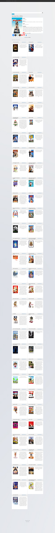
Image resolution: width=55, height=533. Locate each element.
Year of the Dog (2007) (16, 374)
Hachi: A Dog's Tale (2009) (32, 464)
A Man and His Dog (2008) (32, 328)
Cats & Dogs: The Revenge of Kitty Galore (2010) (32, 163)
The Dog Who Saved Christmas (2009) (15, 118)
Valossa (26, 520)
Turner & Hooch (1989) (16, 87)
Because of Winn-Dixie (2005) (16, 254)
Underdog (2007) (31, 42)
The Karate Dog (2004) (16, 72)
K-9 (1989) (14, 313)
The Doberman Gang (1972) (31, 314)
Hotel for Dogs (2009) (31, 87)
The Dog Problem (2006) (16, 419)
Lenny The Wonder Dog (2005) (32, 284)
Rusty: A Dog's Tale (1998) (32, 223)
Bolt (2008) (14, 283)
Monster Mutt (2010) (16, 298)
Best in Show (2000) (31, 434)
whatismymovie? (8, 0)
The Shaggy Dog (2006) (32, 147)
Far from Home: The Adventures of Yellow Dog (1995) (32, 254)
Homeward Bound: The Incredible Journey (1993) (32, 208)
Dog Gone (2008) (31, 117)
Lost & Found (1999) (15, 449)
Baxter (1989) (30, 419)
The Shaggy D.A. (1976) (16, 162)
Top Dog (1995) (31, 72)
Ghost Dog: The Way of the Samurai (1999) (16, 344)
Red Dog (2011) (31, 102)
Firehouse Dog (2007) (16, 42)
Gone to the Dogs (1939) (32, 404)
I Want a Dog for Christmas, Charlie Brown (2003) (32, 178)
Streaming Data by (26, 37)
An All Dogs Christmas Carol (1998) (32, 269)
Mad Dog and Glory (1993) (16, 389)
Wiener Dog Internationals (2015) (16, 435)
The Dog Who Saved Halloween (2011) (31, 450)
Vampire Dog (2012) (15, 464)
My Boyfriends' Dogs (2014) (31, 374)
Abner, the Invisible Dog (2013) (16, 208)
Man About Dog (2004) (32, 389)
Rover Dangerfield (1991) (16, 238)
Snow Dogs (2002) (15, 102)
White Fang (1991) (15, 268)
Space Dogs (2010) (15, 494)
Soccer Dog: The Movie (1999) (32, 133)
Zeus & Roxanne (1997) (16, 57)
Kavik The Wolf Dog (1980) (16, 328)
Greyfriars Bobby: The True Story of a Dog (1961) (32, 480)
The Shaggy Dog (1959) (16, 147)
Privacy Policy (27, 521)
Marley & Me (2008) (31, 298)
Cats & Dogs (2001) (15, 132)
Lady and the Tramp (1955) (16, 479)
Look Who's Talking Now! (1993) (16, 178)
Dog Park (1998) (15, 404)
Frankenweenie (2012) (16, 223)
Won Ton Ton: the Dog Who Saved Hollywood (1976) (32, 238)
